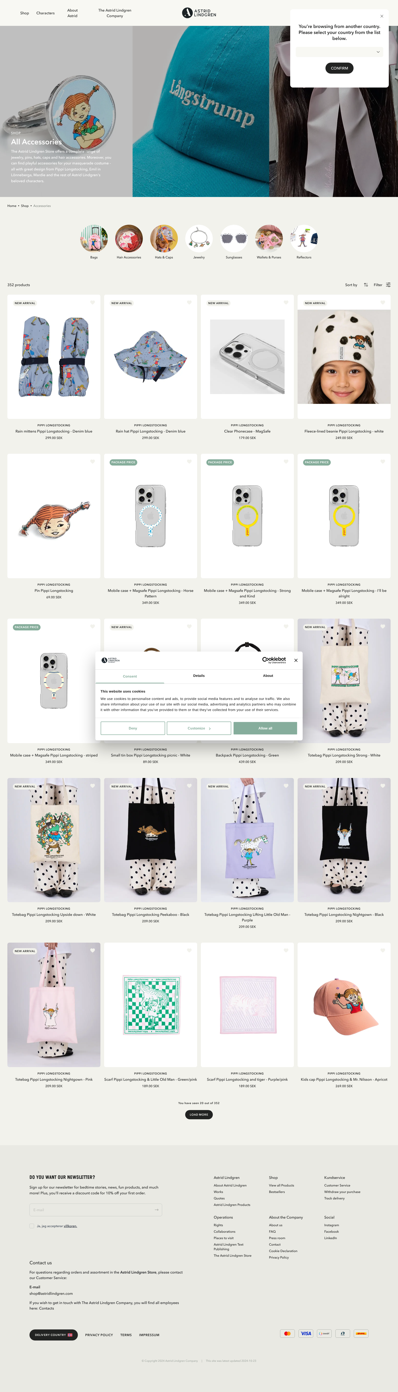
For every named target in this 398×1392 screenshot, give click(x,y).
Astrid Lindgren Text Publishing (228, 1246)
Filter (378, 284)
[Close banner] (296, 660)
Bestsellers (277, 1192)
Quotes (219, 1198)
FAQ (272, 1231)
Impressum (149, 1335)
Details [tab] (199, 676)
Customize (196, 728)
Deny (133, 728)
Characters (45, 13)
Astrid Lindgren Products (232, 1205)
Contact (275, 1244)
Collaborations (224, 1231)
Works (218, 1192)
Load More (199, 1114)
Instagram (331, 1225)
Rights (218, 1225)
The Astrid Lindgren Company (114, 13)
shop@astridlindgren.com (51, 1293)
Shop (24, 13)
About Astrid (72, 13)
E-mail (34, 1287)
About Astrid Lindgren (230, 1185)
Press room (277, 1238)
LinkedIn (330, 1238)
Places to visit (224, 1238)
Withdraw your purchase (342, 1192)
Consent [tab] (130, 676)
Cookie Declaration (283, 1251)
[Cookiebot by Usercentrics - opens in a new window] (266, 660)
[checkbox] (31, 1226)
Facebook (331, 1231)
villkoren (70, 1226)
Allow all (265, 728)
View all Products (281, 1185)
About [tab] (268, 676)
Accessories (42, 206)
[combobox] (339, 52)
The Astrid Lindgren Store (233, 1255)
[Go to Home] (198, 12)
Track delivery (334, 1198)
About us (275, 1225)
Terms (126, 1335)
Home (11, 206)
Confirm (339, 68)
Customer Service (337, 1185)
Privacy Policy (279, 1257)
